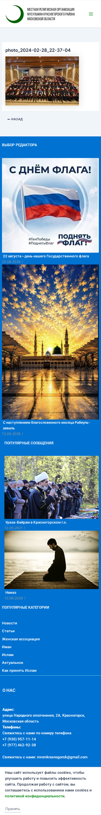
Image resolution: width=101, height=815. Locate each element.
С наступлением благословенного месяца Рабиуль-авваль (46, 446)
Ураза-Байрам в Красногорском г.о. (36, 543)
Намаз (10, 613)
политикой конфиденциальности (34, 796)
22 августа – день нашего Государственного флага (46, 277)
